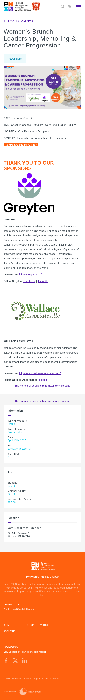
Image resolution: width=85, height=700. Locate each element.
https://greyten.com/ (30, 274)
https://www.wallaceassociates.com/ (40, 373)
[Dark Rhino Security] (30, 691)
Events (43, 625)
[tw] (15, 660)
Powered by (10, 691)
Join (6, 625)
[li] (24, 660)
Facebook (29, 281)
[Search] (63, 6)
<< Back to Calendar (18, 20)
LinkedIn (43, 281)
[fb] (6, 660)
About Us (9, 631)
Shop (30, 625)
